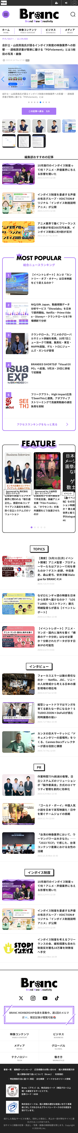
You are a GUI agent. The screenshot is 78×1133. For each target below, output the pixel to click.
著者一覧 (8, 1069)
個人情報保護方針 (67, 1069)
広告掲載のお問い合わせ (45, 1069)
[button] (11, 79)
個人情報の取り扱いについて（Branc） (35, 1074)
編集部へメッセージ (23, 1069)
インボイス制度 (39, 872)
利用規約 (59, 1074)
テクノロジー (19, 1058)
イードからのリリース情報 (58, 1078)
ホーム (6, 31)
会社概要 (40, 1078)
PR (39, 767)
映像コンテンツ (28, 31)
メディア (70, 31)
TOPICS (39, 549)
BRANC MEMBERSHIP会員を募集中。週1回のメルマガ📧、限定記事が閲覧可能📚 (39, 1015)
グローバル (58, 1047)
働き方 (58, 1058)
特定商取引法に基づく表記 (22, 1078)
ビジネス (51, 31)
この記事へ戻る (39, 111)
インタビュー (39, 666)
